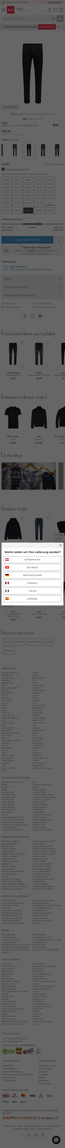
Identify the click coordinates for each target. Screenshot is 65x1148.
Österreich (32, 559)
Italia (32, 591)
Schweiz (32, 567)
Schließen (60, 545)
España (32, 599)
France (32, 583)
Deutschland (32, 575)
